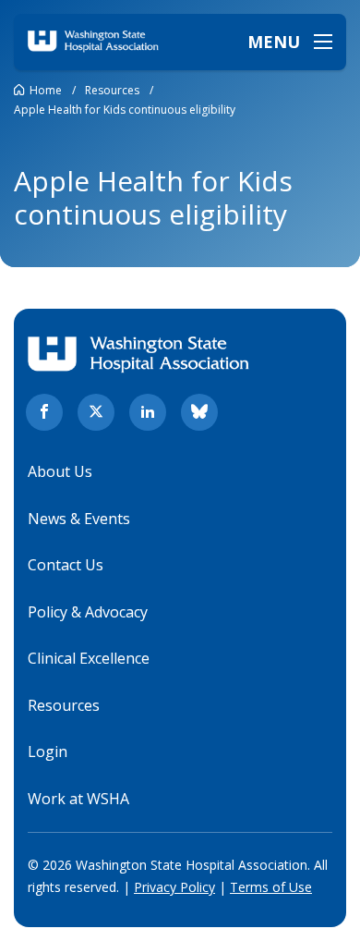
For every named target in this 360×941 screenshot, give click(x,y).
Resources (64, 705)
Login (47, 751)
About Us (60, 471)
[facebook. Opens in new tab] (44, 412)
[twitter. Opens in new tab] (96, 412)
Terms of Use (271, 887)
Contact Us (65, 565)
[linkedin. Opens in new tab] (147, 412)
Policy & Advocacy (88, 612)
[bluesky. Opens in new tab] (199, 412)
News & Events (79, 518)
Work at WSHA (78, 798)
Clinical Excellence (89, 658)
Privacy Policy (174, 887)
